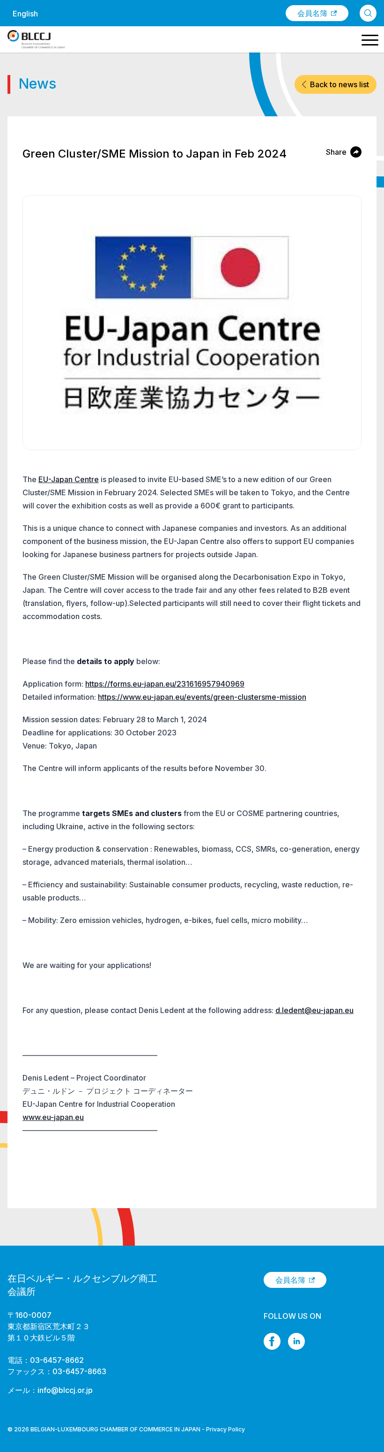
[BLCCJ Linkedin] (296, 1341)
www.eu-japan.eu (53, 1117)
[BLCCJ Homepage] (36, 39)
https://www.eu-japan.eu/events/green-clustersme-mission (202, 697)
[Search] (368, 13)
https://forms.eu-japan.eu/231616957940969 (164, 683)
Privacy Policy (225, 1429)
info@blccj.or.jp (65, 1390)
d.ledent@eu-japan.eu (314, 1010)
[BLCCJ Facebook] (272, 1341)
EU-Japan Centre (68, 479)
